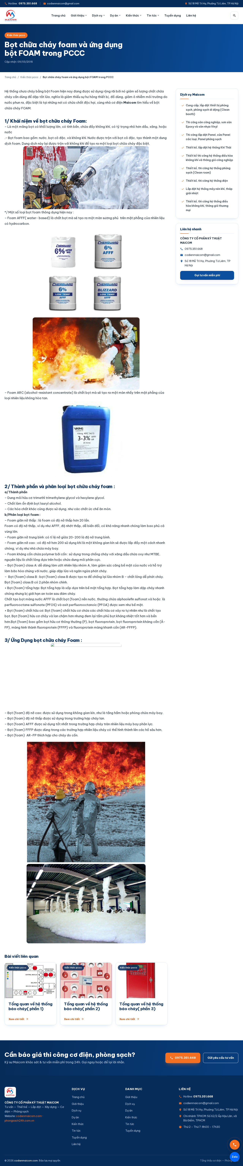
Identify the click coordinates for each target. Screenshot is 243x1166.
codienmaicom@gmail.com (63, 3)
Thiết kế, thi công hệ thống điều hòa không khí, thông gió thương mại (207, 206)
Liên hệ (191, 15)
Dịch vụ (97, 15)
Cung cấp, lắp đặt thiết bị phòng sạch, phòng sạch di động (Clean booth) (208, 110)
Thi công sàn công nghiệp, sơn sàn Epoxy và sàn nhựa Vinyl (209, 124)
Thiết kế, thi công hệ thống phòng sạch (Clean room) (208, 170)
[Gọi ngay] (235, 1145)
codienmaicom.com (29, 1116)
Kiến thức (132, 15)
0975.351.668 (194, 249)
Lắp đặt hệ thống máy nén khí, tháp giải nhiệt (209, 191)
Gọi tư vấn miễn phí (207, 275)
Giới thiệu (77, 15)
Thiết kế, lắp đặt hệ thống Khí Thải (208, 147)
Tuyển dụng (172, 15)
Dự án (114, 15)
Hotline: (22, 3)
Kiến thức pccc (16, 35)
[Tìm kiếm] (234, 16)
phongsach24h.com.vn (19, 1120)
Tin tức (152, 15)
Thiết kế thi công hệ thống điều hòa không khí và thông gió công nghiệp (209, 158)
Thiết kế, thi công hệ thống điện (207, 180)
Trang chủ (58, 15)
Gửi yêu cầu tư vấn (220, 1057)
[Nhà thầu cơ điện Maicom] (11, 15)
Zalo (235, 1156)
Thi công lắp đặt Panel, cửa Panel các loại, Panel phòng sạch (208, 137)
